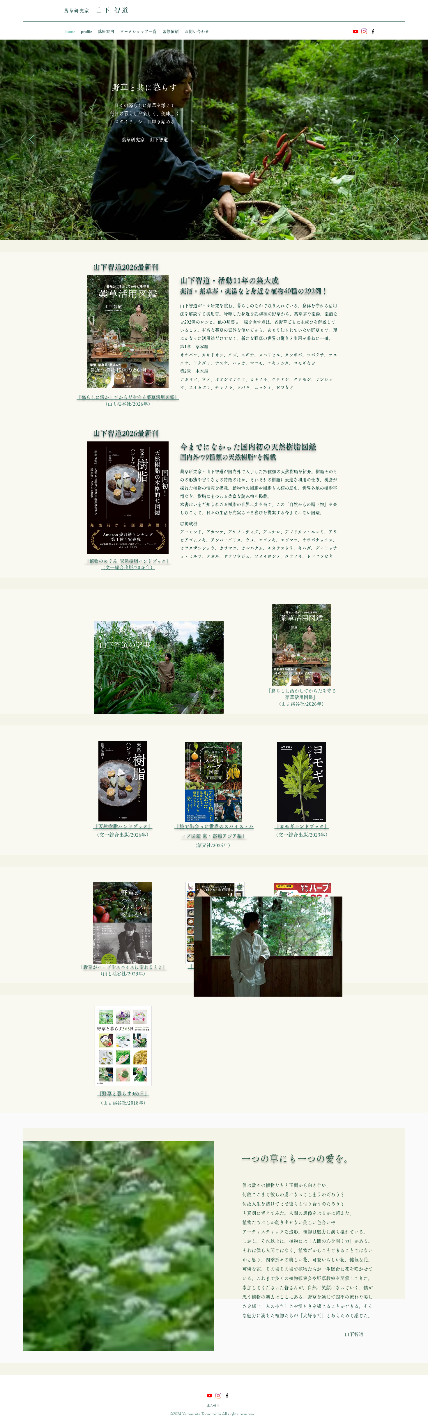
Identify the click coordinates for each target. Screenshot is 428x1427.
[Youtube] (355, 31)
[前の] (31, 139)
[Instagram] (364, 31)
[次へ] (396, 139)
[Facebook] (373, 31)
